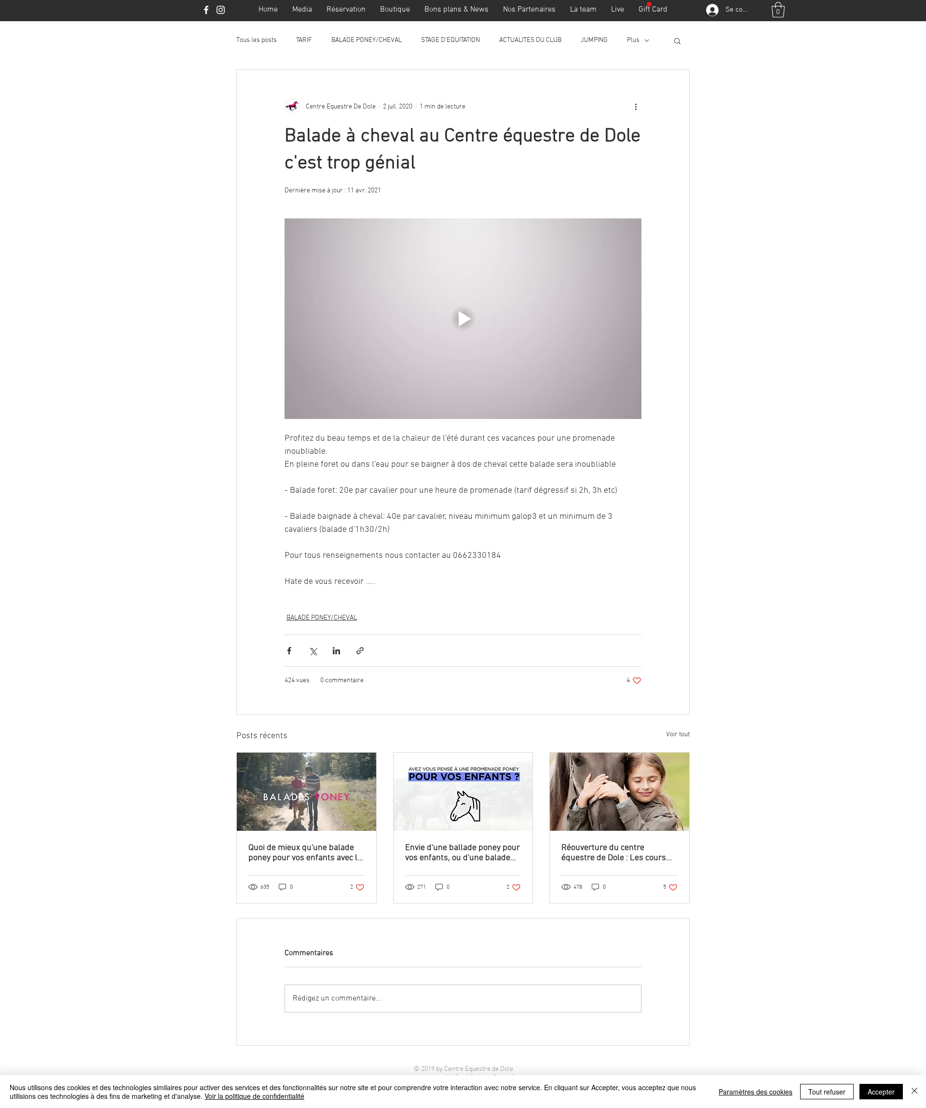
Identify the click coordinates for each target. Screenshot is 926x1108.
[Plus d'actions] (635, 106)
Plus (633, 40)
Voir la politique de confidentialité (254, 1096)
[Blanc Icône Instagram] (220, 9)
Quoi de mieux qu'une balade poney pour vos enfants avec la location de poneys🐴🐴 (305, 853)
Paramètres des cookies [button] (755, 1091)
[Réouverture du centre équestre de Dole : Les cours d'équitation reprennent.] (619, 792)
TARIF (304, 40)
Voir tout (678, 734)
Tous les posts (256, 40)
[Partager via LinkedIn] (336, 650)
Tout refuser (826, 1091)
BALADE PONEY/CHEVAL (366, 40)
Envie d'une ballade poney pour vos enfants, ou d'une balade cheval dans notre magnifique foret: (462, 853)
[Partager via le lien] (360, 650)
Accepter (881, 1091)
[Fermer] (914, 1091)
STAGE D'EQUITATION (450, 40)
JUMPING (594, 40)
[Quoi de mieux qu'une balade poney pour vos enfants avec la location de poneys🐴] (306, 792)
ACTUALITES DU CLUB (530, 40)
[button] (778, 9)
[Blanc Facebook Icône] (206, 9)
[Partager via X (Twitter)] (312, 650)
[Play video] (463, 318)
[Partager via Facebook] (289, 650)
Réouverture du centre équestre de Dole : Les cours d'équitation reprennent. (613, 853)
